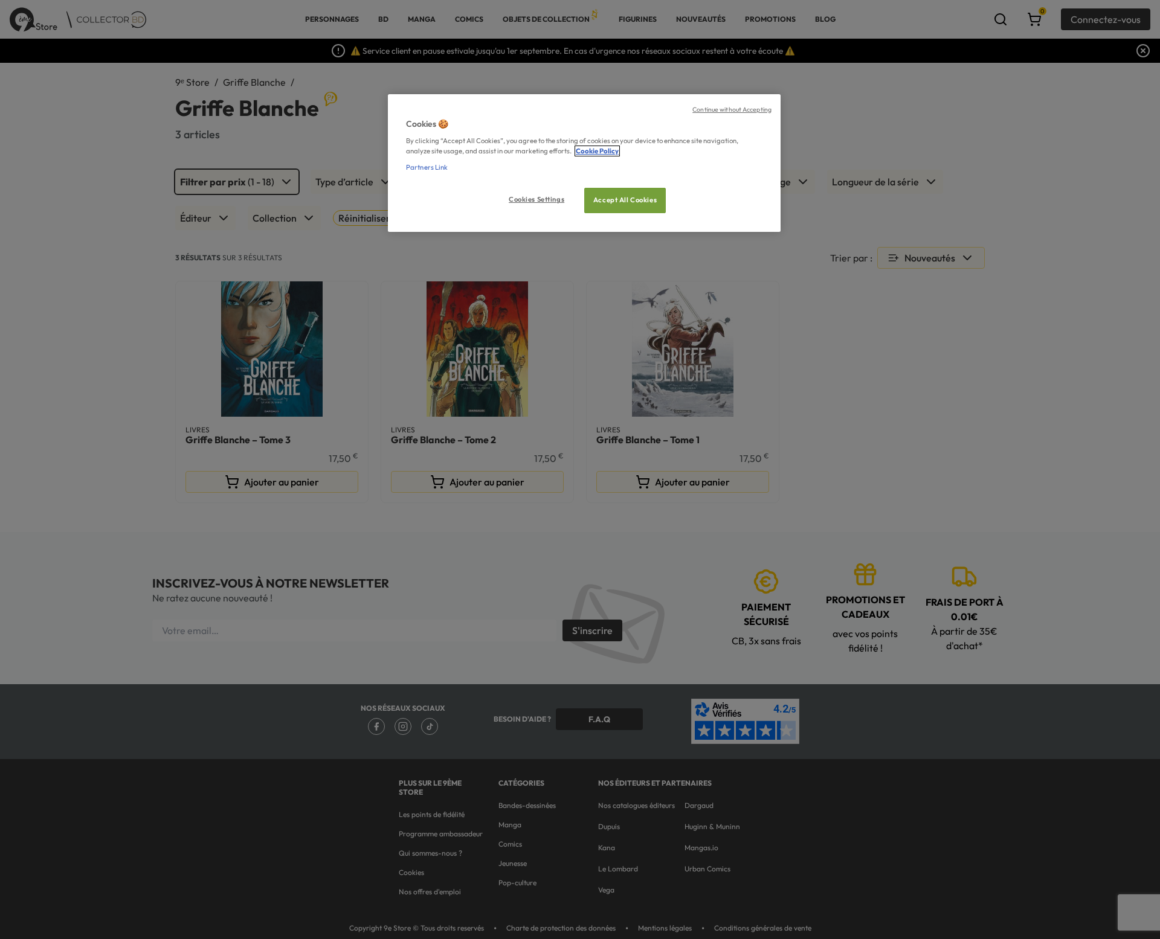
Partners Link (427, 167)
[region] (584, 163)
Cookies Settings (536, 199)
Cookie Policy (597, 151)
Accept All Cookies (625, 200)
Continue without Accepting (732, 109)
